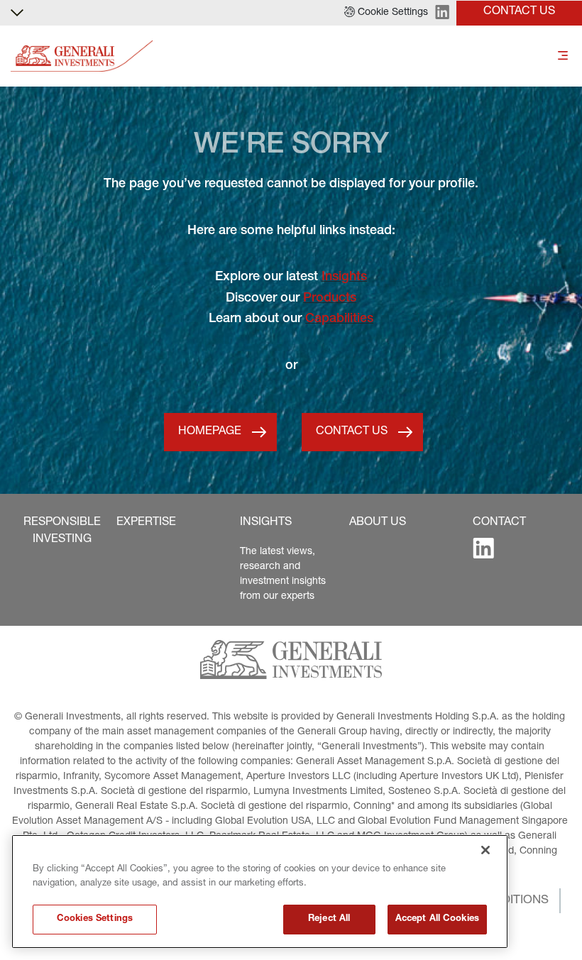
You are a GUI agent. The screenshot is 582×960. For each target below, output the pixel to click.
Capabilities (339, 319)
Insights (344, 277)
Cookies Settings (95, 919)
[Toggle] (563, 56)
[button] (386, 13)
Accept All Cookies (437, 919)
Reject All (329, 919)
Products (329, 298)
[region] (259, 891)
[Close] (485, 850)
